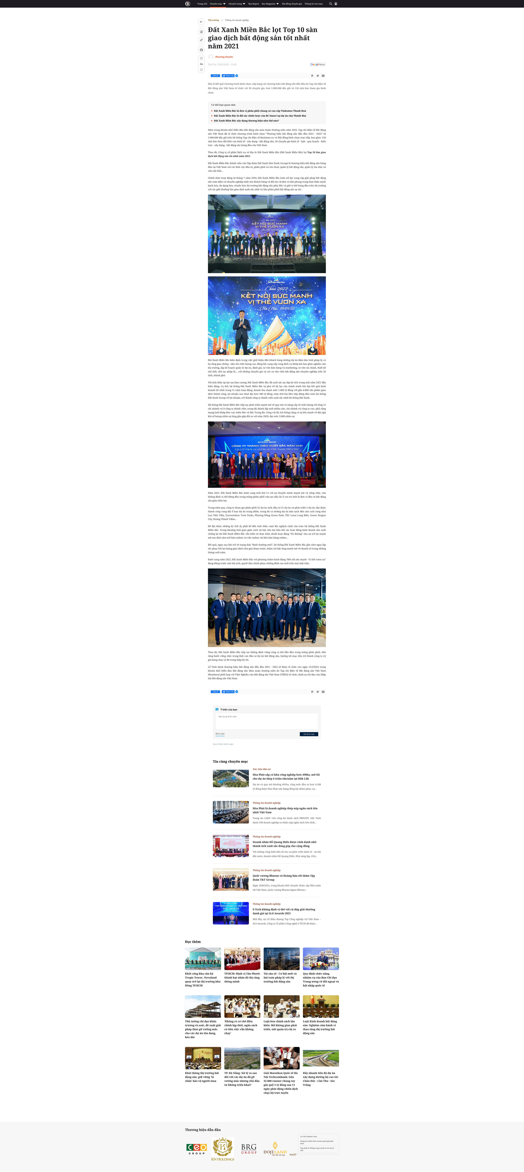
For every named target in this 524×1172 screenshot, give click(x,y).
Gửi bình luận (309, 734)
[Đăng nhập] (336, 5)
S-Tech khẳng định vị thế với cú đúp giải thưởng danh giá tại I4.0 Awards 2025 (284, 911)
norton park (322, 1141)
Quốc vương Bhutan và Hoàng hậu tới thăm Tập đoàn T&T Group (284, 877)
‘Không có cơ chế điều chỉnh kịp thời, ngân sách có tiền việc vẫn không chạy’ (240, 1027)
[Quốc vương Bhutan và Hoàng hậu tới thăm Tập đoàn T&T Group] (231, 879)
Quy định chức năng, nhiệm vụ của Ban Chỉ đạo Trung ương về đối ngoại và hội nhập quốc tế (321, 979)
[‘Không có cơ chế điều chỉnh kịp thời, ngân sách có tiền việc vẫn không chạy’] (242, 1006)
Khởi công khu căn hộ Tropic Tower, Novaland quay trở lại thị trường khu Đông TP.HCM (203, 979)
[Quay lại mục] (201, 22)
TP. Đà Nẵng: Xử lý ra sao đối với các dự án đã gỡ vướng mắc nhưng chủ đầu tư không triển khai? (242, 1079)
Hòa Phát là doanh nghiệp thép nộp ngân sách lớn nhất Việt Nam (285, 810)
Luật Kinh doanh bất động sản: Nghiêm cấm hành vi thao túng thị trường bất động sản (320, 1027)
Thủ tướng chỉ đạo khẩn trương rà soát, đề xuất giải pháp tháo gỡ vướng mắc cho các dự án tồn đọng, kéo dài (203, 1029)
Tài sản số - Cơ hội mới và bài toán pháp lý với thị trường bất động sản (280, 977)
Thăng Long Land (317, 1148)
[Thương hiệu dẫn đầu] (275, 1149)
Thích (230, 76)
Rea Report (253, 3)
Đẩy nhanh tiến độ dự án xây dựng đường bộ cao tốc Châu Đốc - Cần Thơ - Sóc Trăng (320, 1079)
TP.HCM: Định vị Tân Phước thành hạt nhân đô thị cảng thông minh (242, 977)
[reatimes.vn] (187, 4)
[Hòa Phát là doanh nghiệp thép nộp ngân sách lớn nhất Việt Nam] (231, 812)
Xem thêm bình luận (223, 744)
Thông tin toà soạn (314, 3)
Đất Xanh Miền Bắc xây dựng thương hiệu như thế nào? (246, 120)
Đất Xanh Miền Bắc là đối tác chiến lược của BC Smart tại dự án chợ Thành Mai (260, 115)
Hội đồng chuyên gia (292, 3)
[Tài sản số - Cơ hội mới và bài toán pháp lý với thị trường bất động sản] (282, 959)
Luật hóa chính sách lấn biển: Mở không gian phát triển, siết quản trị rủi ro (280, 1025)
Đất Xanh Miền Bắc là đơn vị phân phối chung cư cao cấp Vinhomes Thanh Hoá (260, 110)
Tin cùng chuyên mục (230, 761)
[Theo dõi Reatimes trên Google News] (317, 64)
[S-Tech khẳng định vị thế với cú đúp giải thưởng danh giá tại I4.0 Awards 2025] (231, 913)
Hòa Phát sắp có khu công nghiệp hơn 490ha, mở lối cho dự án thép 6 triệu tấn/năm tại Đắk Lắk (286, 776)
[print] (201, 50)
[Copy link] (201, 40)
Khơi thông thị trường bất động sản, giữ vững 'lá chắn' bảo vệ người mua (202, 1077)
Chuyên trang (235, 3)
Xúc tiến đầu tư (262, 769)
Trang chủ (202, 3)
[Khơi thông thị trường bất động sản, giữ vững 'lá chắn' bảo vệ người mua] (203, 1058)
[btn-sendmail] (323, 75)
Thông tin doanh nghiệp (237, 20)
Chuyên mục (216, 3)
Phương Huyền (224, 56)
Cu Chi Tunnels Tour (308, 1136)
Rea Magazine (268, 3)
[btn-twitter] (317, 75)
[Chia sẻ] (201, 31)
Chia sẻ (215, 76)
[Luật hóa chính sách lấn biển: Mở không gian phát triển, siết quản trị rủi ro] (282, 1006)
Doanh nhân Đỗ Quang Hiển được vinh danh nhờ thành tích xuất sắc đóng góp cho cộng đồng (284, 844)
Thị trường (213, 20)
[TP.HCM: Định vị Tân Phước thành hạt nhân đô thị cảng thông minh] (242, 959)
